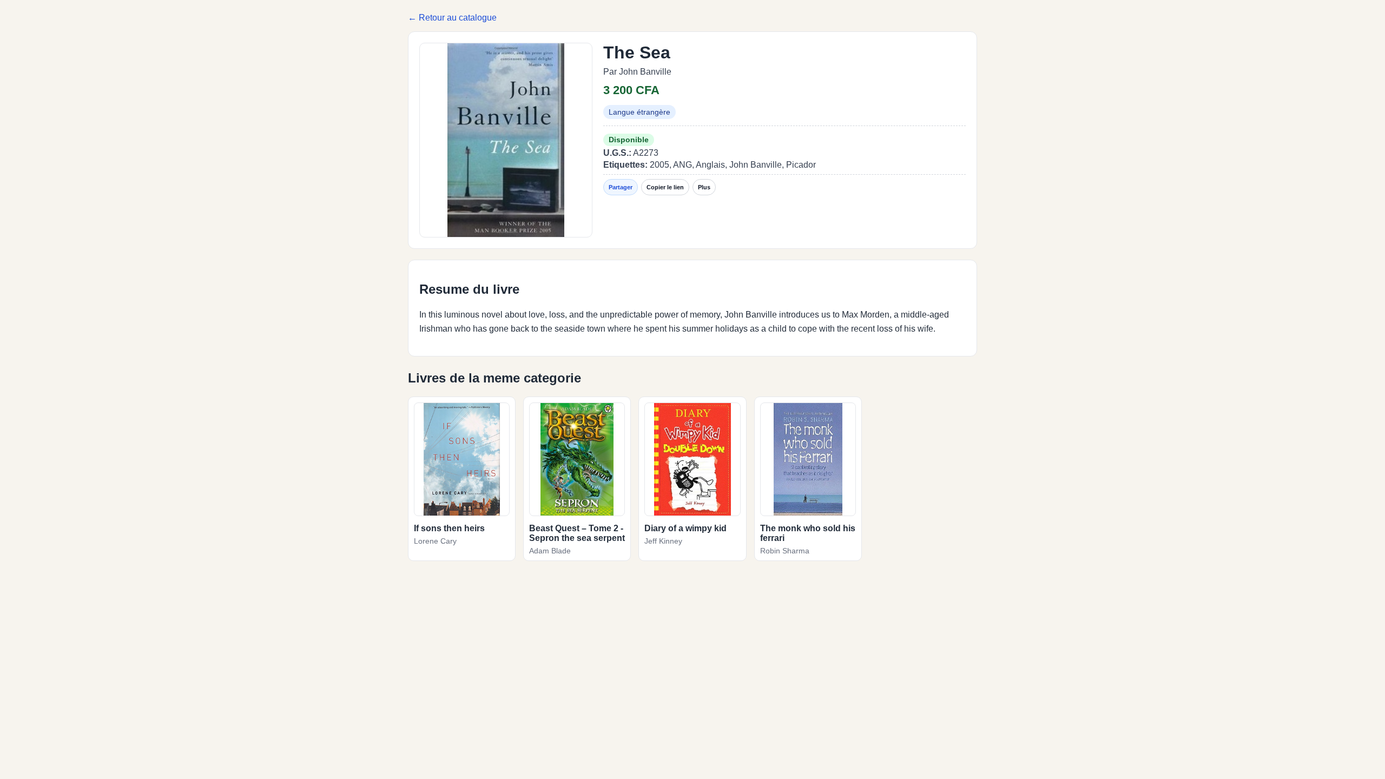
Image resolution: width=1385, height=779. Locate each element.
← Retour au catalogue (452, 17)
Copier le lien (665, 187)
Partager (620, 187)
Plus (704, 187)
